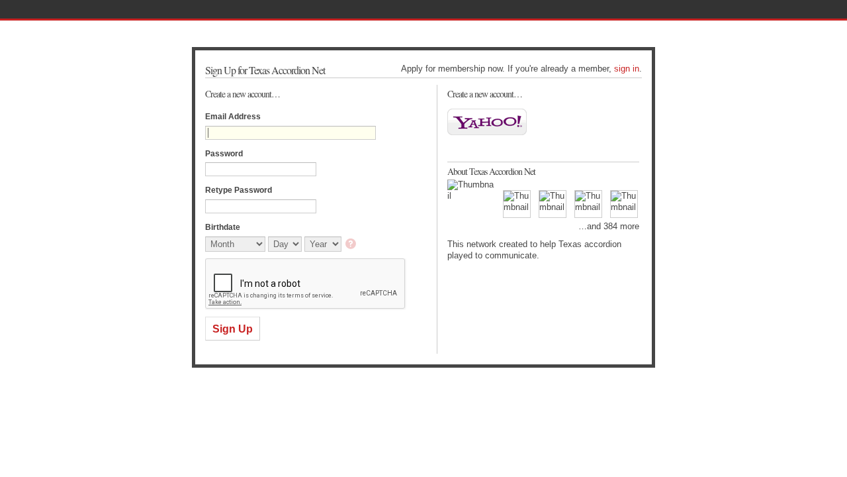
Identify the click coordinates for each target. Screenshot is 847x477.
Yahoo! (487, 122)
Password (224, 153)
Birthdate (222, 227)
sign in (626, 69)
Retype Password (238, 190)
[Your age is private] (351, 244)
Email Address (233, 116)
